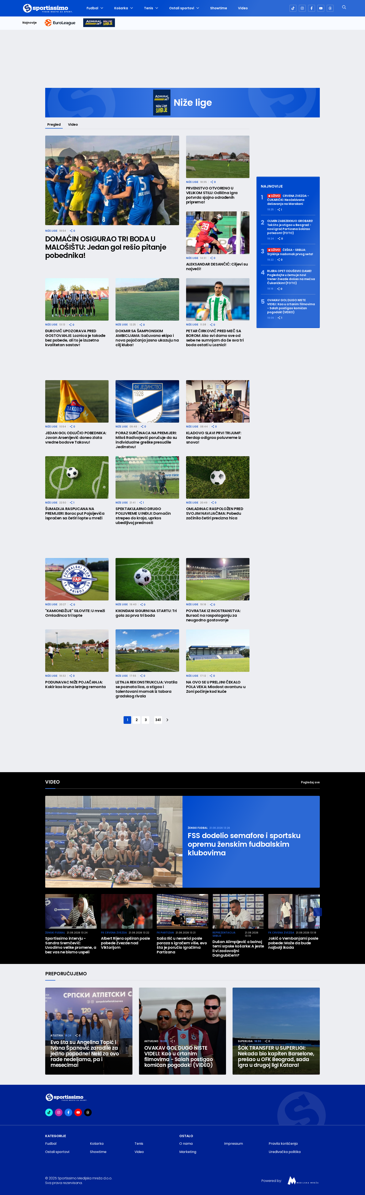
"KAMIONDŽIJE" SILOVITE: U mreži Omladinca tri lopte (75, 613)
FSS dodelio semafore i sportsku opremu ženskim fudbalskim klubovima (244, 844)
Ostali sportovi (181, 8)
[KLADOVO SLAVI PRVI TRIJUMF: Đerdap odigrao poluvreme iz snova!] (217, 401)
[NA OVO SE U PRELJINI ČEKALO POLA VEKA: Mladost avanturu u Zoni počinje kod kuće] (217, 650)
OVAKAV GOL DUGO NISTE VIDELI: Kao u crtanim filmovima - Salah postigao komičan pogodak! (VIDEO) (291, 306)
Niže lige (51, 230)
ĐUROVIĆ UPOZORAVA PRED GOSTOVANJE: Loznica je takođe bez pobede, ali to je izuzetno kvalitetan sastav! (75, 338)
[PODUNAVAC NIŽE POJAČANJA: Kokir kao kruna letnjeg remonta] (77, 650)
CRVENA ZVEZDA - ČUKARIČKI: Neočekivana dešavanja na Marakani (288, 200)
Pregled (54, 124)
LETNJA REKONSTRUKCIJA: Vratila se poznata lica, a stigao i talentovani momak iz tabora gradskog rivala (146, 689)
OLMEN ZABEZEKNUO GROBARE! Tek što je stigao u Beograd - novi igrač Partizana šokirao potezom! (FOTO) (290, 227)
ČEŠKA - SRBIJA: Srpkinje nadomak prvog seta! (290, 252)
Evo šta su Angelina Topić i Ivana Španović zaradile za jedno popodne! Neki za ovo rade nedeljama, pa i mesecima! (84, 1053)
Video (243, 8)
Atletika (56, 1035)
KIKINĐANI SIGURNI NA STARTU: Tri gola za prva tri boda (146, 613)
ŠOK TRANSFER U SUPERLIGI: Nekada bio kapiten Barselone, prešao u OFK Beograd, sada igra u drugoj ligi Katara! (276, 1056)
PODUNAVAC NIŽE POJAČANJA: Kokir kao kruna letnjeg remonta (75, 684)
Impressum (233, 1144)
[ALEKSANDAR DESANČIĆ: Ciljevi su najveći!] (217, 232)
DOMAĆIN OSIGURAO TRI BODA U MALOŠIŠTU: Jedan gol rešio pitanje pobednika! (105, 247)
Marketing (187, 1152)
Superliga (245, 1041)
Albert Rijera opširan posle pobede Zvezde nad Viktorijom (125, 943)
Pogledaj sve (310, 782)
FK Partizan (165, 932)
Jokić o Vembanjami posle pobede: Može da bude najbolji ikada (293, 943)
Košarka (121, 8)
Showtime (218, 8)
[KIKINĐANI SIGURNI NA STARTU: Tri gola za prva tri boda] (147, 579)
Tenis (148, 8)
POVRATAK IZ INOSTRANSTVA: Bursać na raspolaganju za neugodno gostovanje (213, 615)
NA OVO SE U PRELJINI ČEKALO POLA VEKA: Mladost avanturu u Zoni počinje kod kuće (216, 687)
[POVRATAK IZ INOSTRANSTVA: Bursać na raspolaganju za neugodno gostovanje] (217, 579)
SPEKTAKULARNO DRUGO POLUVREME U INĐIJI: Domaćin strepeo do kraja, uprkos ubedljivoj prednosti (143, 515)
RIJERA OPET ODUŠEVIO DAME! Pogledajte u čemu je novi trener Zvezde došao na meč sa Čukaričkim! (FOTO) (291, 277)
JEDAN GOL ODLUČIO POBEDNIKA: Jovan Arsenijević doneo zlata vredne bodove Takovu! (75, 438)
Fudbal (92, 8)
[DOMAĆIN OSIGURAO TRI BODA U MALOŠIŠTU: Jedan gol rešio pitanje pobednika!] (112, 180)
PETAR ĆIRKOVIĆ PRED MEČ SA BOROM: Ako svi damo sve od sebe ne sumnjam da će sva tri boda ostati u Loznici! (215, 338)
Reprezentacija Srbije (224, 934)
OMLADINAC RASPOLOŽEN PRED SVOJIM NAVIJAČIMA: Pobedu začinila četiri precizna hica (214, 513)
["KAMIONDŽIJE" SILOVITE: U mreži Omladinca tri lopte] (77, 579)
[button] (317, 912)
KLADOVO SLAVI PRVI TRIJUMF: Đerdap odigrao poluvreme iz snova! (213, 438)
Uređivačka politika (285, 1152)
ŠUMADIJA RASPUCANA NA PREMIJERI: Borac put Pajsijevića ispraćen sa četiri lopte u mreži (74, 513)
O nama (186, 1144)
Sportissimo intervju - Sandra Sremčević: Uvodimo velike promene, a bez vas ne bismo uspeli (70, 945)
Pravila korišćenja (283, 1144)
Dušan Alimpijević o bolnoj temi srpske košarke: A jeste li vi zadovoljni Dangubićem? (238, 948)
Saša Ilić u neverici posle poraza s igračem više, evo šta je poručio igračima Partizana (182, 945)
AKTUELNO (151, 1041)
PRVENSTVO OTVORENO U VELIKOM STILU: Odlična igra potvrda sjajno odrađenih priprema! (212, 195)
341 (158, 719)
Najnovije (29, 22)
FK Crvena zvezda (114, 932)
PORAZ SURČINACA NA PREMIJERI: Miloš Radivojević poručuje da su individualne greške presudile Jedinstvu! (146, 440)
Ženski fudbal (198, 827)
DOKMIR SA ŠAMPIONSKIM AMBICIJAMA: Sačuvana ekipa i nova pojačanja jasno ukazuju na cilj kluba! (147, 338)
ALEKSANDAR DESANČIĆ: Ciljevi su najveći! (217, 266)
